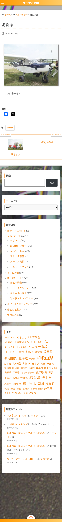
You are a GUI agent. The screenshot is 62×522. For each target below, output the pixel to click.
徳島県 (24, 373)
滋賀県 (34, 377)
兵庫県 (47, 352)
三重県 (10, 128)
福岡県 (39, 384)
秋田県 (6, 389)
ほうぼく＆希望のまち (16, 342)
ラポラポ (35, 415)
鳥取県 (21, 393)
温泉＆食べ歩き (18, 293)
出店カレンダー (18, 246)
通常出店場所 (17, 256)
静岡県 (48, 388)
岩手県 (54, 368)
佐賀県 (38, 352)
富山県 (7, 368)
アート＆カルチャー (20, 288)
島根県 (7, 372)
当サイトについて (16, 230)
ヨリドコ (9, 352)
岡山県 (47, 368)
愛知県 (40, 372)
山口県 (15, 368)
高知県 (14, 393)
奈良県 (36, 363)
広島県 (16, 372)
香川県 (7, 393)
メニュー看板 (37, 346)
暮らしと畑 (13, 273)
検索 (52, 182)
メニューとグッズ (19, 267)
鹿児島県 (31, 393)
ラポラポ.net (31, 2)
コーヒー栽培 (36, 342)
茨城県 (19, 389)
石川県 (7, 384)
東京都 (7, 378)
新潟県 (49, 372)
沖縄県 (24, 378)
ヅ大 (45, 341)
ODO (12, 337)
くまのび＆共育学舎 (28, 337)
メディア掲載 (17, 261)
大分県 (16, 363)
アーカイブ (12, 201)
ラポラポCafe (14, 236)
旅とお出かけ (14, 278)
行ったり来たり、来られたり (22, 459)
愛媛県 (31, 372)
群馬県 (13, 389)
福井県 (28, 384)
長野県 (33, 388)
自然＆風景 (16, 282)
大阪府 (26, 363)
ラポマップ (16, 240)
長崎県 (26, 389)
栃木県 (16, 378)
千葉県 (32, 359)
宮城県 (43, 364)
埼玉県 (7, 364)
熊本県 (47, 378)
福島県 (50, 383)
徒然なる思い (14, 309)
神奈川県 (17, 384)
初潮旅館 (10, 358)
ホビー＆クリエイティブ (20, 304)
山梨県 (32, 368)
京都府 (29, 351)
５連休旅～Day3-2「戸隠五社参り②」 (26, 433)
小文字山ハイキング (17, 415)
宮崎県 (50, 364)
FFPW (6, 338)
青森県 (40, 389)
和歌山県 (45, 358)
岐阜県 (39, 368)
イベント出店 (17, 251)
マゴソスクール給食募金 (15, 347)
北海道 (23, 358)
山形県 (23, 368)
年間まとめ (13, 315)
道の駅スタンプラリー (21, 298)
